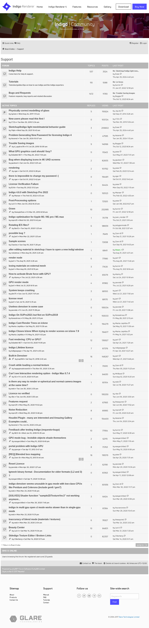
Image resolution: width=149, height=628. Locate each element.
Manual (46, 594)
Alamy (17, 277)
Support (7, 59)
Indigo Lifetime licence (21, 347)
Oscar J (118, 250)
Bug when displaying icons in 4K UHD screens (34, 159)
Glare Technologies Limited (129, 617)
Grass (12, 208)
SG (15, 376)
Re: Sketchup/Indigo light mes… (126, 71)
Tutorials (13, 81)
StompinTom (19, 212)
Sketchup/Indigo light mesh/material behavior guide (37, 127)
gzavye (17, 449)
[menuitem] (40, 6)
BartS (16, 228)
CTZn (13, 122)
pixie (117, 151)
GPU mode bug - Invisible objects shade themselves (37, 438)
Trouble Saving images (21, 143)
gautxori (14, 163)
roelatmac (15, 253)
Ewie (117, 74)
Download (123, 6)
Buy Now (139, 6)
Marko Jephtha (17, 326)
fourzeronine (120, 507)
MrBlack (118, 373)
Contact (46, 602)
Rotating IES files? (19, 225)
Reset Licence (16, 463)
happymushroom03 (22, 368)
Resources (92, 6)
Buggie (118, 96)
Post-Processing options (22, 200)
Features (76, 6)
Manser (17, 195)
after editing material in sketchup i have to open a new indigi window (46, 249)
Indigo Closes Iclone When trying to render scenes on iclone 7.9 (44, 331)
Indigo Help (15, 70)
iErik (13, 187)
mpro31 (14, 220)
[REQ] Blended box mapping (24, 454)
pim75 (13, 293)
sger (16, 171)
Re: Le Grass (118, 82)
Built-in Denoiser (18, 355)
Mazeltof (21, 571)
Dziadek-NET (16, 155)
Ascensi (14, 138)
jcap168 (20, 359)
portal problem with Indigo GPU (26, 446)
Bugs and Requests (20, 93)
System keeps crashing (22, 290)
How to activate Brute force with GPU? (30, 274)
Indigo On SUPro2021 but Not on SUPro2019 (33, 315)
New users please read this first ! (27, 118)
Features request (18, 401)
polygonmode (121, 225)
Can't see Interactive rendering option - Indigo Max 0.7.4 (39, 373)
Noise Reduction (18, 409)
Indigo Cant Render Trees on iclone (28, 323)
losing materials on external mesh (27, 266)
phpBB (14, 569)
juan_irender (120, 217)
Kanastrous (16, 318)
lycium (14, 114)
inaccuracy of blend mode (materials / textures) (34, 519)
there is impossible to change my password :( (34, 176)
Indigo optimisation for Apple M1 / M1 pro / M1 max (36, 217)
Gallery (107, 6)
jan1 (15, 236)
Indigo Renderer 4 (57, 6)
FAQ (44, 597)
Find (115, 602)
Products (13, 597)
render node (15, 257)
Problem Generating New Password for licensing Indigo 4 (40, 135)
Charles (14, 245)
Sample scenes (17, 241)
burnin (117, 85)
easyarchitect (19, 441)
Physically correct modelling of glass (29, 110)
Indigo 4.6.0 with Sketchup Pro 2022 (28, 192)
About (12, 594)
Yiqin (13, 130)
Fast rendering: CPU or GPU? (25, 339)
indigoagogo (16, 351)
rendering (14, 168)
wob (13, 388)
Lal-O (13, 204)
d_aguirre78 (19, 146)
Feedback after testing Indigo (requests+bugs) (34, 429)
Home (40, 6)
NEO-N (17, 433)
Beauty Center (17, 527)
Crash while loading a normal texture (29, 365)
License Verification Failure (24, 184)
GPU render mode (19, 282)
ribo (12, 397)
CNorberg (18, 539)
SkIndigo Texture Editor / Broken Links (30, 535)
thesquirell (119, 402)
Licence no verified (19, 393)
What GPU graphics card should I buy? (30, 151)
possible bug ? (17, 233)
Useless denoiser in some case (26, 306)
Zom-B (118, 233)
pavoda (118, 282)
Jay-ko (118, 111)
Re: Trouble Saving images (124, 93)
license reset (16, 298)
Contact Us (14, 600)
